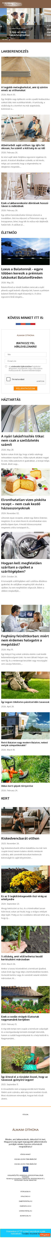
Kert (5, 798)
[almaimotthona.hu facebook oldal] (25, 1169)
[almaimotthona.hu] (13, 4)
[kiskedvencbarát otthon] (25, 834)
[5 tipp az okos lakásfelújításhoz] (25, 23)
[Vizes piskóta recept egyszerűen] (25, 495)
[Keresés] (46, 3)
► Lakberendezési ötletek (17, 28)
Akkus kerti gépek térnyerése (17, 786)
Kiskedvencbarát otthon (20, 838)
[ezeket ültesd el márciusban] (25, 952)
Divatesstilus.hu (25, 1206)
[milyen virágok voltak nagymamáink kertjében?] (25, 1013)
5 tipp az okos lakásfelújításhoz (20, 33)
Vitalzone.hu (25, 1196)
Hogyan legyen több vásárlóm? (25, 1159)
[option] (25, 23)
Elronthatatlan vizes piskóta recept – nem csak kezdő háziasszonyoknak (23, 504)
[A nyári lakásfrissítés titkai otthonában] (25, 431)
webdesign (23, 1175)
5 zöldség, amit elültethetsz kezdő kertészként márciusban (22, 958)
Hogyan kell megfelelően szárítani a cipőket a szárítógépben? (21, 567)
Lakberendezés (14, 51)
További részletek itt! (31, 1233)
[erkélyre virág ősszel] (25, 892)
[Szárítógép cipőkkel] (25, 558)
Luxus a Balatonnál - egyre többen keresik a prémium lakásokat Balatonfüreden (22, 273)
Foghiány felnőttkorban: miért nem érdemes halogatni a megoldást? (25, 640)
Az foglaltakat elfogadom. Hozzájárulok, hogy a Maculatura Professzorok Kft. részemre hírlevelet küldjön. (25, 368)
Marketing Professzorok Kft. (33, 1178)
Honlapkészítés (13, 1175)
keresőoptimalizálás (35, 1175)
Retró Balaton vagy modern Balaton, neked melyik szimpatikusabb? (24, 744)
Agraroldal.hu (25, 1216)
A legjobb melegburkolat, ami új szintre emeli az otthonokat (24, 89)
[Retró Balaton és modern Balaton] (25, 739)
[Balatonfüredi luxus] (25, 264)
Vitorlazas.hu (25, 1191)
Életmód (9, 232)
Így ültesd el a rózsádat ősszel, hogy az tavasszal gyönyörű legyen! (24, 1078)
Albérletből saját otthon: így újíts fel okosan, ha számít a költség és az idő (23, 147)
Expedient (25, 1177)
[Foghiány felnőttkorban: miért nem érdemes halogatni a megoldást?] (25, 631)
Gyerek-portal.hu (25, 1211)
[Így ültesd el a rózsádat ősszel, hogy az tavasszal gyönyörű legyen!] (25, 1073)
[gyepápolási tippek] (25, 698)
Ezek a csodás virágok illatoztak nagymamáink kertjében (20, 1018)
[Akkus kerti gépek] (25, 782)
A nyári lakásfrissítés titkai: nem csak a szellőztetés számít (22, 440)
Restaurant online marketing (25, 1180)
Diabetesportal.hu (25, 1201)
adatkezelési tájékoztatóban (21, 366)
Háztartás (11, 399)
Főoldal (25, 1114)
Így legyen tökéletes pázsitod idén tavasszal (25, 702)
